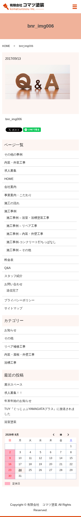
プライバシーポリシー (19, 300)
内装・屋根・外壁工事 (19, 354)
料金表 (8, 260)
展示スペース (13, 384)
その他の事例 (13, 154)
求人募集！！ (13, 392)
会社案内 (10, 187)
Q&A (7, 268)
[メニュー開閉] (75, 7)
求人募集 (10, 170)
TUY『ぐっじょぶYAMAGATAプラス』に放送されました (39, 411)
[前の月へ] (51, 434)
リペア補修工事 (14, 346)
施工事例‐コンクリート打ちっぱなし (31, 242)
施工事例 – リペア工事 (21, 225)
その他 (8, 338)
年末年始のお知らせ (18, 401)
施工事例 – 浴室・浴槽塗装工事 (27, 217)
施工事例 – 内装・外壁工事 (24, 233)
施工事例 (10, 211)
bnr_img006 (13, 119)
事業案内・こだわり (18, 195)
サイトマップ (13, 308)
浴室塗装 (10, 422)
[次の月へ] (71, 434)
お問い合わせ (13, 284)
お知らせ (10, 330)
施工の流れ (11, 203)
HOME (6, 46)
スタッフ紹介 (13, 276)
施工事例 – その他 (18, 250)
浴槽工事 (10, 362)
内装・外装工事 (14, 162)
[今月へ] (61, 434)
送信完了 (12, 290)
